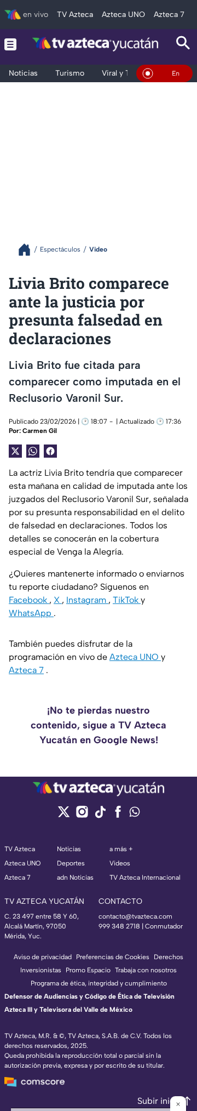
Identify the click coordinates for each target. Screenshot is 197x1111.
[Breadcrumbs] (29, 250)
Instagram (87, 600)
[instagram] (82, 815)
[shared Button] (32, 451)
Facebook (29, 600)
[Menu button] (10, 44)
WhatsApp (31, 613)
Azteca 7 (26, 670)
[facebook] (118, 815)
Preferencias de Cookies (112, 957)
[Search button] (183, 44)
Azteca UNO (135, 657)
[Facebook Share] (50, 451)
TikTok (127, 600)
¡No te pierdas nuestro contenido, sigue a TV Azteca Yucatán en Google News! (98, 725)
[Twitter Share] (15, 451)
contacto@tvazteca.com (135, 916)
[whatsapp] (134, 814)
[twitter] (64, 815)
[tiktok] (100, 815)
